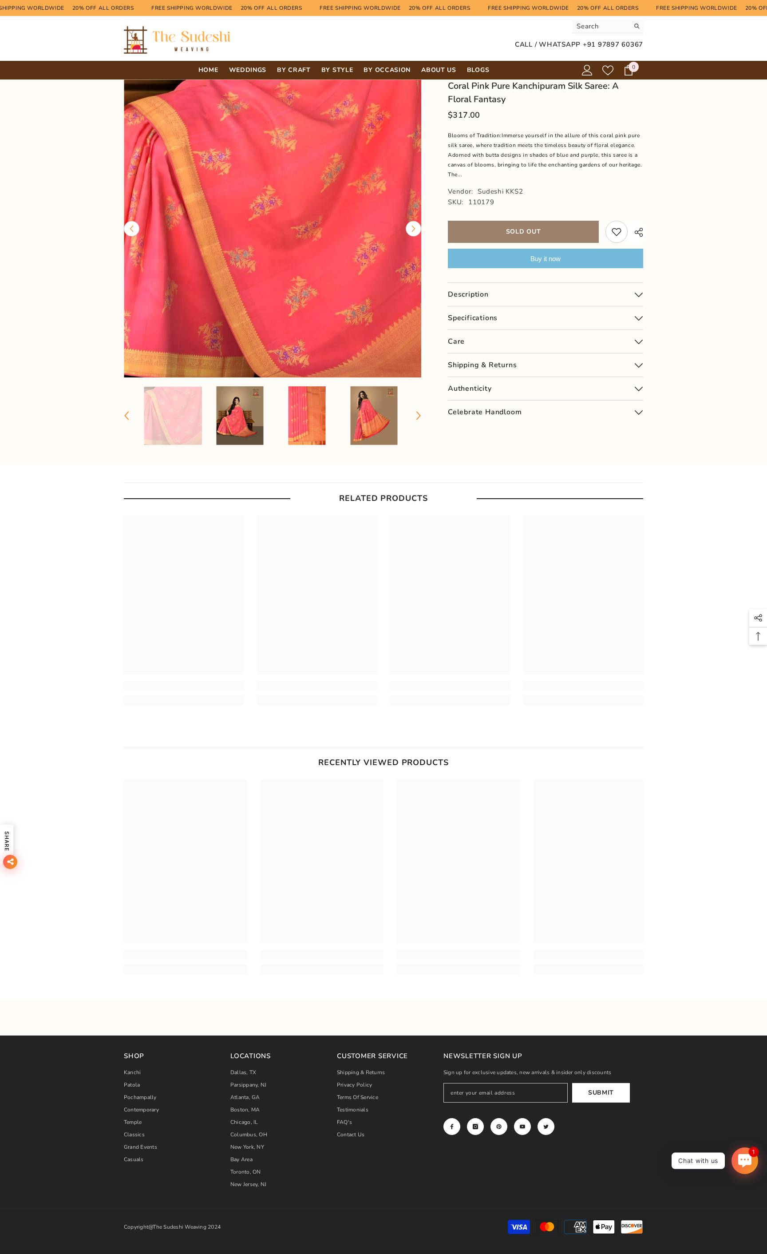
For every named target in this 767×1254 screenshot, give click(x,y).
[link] (184, 686)
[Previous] (131, 228)
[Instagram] (475, 1126)
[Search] (607, 26)
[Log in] (587, 70)
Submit (601, 1092)
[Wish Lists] (607, 70)
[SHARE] (635, 232)
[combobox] (600, 26)
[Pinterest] (498, 1126)
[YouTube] (522, 1126)
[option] (273, 228)
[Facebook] (451, 1126)
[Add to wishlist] (616, 232)
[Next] (413, 228)
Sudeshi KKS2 (500, 191)
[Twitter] (546, 1126)
